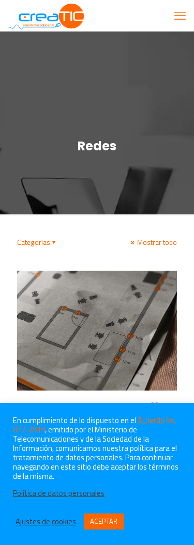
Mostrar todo (156, 242)
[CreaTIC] (46, 15)
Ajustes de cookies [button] (46, 521)
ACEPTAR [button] (103, 521)
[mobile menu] (180, 15)
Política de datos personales (59, 493)
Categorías (33, 242)
